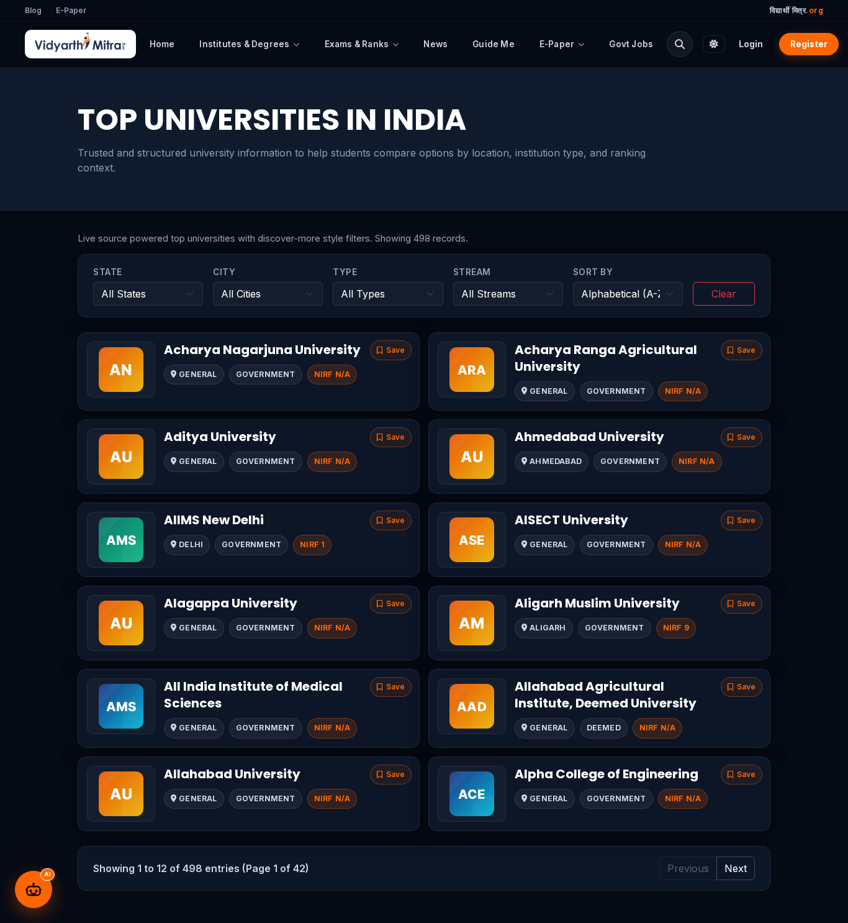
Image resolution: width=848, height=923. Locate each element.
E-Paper (71, 10)
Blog (33, 10)
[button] (391, 350)
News (435, 44)
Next (735, 868)
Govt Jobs (631, 44)
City (224, 272)
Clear (723, 294)
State (107, 272)
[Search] (680, 44)
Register (809, 44)
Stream (472, 272)
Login (751, 44)
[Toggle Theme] (714, 44)
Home (162, 44)
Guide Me (493, 44)
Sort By (593, 272)
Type (345, 272)
